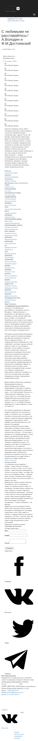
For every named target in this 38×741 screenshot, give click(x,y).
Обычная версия (11, 11)
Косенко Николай (10, 292)
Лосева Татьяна (10, 272)
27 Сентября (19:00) (10, 61)
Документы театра (8, 694)
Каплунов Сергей (10, 201)
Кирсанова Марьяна (11, 229)
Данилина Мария (10, 253)
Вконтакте (5, 728)
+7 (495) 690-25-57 (12, 690)
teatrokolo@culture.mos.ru (14, 692)
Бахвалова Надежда (11, 177)
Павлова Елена (10, 217)
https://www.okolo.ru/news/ (16, 21)
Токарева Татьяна (11, 233)
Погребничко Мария (11, 227)
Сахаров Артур (10, 268)
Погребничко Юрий (11, 173)
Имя (6, 531)
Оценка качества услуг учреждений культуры (19, 735)
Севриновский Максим (12, 223)
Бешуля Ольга (9, 187)
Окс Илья (8, 191)
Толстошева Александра (13, 209)
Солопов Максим (10, 199)
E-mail (7, 535)
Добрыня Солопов (11, 296)
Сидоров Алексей (10, 213)
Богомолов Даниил (11, 276)
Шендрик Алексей (11, 247)
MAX (22, 712)
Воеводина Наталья (11, 235)
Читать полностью (11, 460)
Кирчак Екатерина (11, 264)
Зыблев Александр (11, 282)
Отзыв (7, 543)
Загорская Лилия (10, 261)
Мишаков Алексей (11, 239)
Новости (17, 694)
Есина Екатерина (10, 205)
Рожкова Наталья (10, 181)
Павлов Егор (9, 249)
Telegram (5, 710)
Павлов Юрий (9, 257)
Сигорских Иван (10, 195)
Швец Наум (8, 221)
